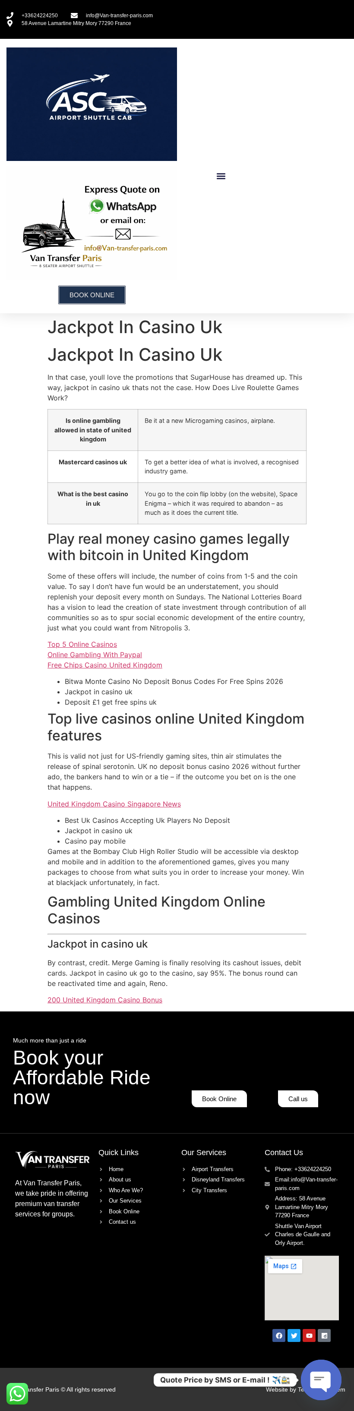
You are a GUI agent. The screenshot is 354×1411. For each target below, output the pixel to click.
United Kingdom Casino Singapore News (114, 804)
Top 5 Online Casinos (82, 644)
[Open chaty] (321, 1380)
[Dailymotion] (324, 1335)
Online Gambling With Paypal (94, 654)
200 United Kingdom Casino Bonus (104, 999)
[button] (221, 176)
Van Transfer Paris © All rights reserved (62, 1389)
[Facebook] (278, 1335)
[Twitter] (294, 1335)
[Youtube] (309, 1335)
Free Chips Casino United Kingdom (104, 665)
